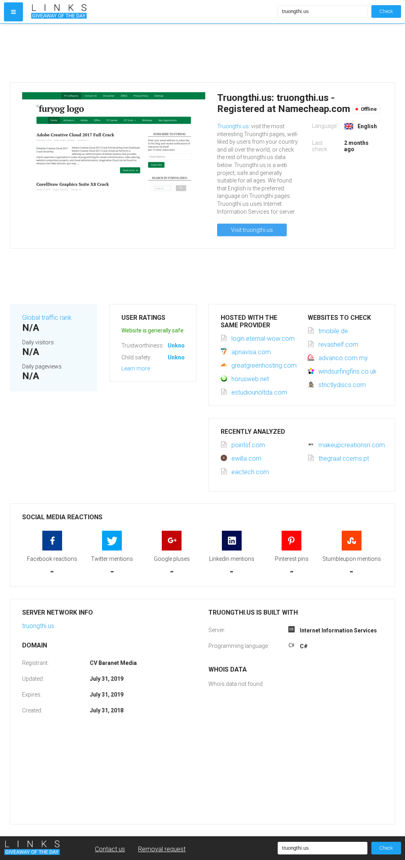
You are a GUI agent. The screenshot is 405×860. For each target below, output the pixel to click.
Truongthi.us (233, 126)
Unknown (180, 345)
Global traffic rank (47, 317)
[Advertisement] (202, 53)
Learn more (135, 368)
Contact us (110, 849)
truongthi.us (38, 626)
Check (386, 11)
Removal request (161, 849)
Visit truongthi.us (252, 230)
